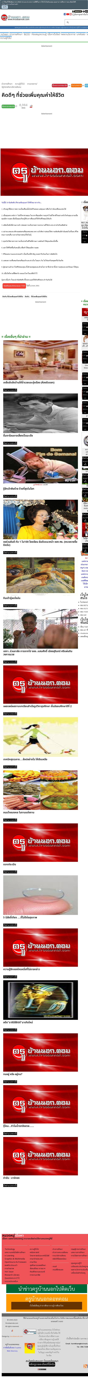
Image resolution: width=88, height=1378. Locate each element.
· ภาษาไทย (33, 1262)
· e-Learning (9, 1255)
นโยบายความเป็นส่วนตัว (10, 4)
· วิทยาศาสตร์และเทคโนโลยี (39, 1255)
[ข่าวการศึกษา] (16, 34)
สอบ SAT (83, 615)
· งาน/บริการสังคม (59, 1255)
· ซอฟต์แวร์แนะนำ (10, 1265)
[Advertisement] (41, 318)
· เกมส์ (54, 1266)
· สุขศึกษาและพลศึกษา (37, 1265)
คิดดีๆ (27, 296)
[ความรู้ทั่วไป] (6, 37)
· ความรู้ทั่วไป (34, 1249)
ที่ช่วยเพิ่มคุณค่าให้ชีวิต (39, 296)
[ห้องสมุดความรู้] (39, 34)
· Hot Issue (8, 1271)
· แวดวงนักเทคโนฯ (11, 1281)
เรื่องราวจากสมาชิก (60, 85)
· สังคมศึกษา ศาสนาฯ (37, 1268)
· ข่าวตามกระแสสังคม (60, 1252)
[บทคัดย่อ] (81, 34)
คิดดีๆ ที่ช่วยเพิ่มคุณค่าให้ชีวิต (12, 296)
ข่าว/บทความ (76, 85)
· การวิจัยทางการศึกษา (78, 1255)
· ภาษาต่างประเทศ (36, 1258)
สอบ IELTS (84, 608)
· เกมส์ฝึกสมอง (57, 1269)
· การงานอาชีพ (34, 1275)
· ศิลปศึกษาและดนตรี (37, 1271)
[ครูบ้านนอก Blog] (27, 34)
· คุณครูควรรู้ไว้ (76, 1263)
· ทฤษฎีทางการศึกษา (78, 1249)
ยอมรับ (5, 7)
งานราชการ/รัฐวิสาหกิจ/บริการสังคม (19, 85)
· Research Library (11, 1275)
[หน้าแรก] (4, 34)
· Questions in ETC (12, 1278)
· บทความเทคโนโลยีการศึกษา (14, 1252)
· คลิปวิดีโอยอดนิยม (59, 1258)
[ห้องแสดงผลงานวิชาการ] (68, 34)
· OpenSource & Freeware (15, 1262)
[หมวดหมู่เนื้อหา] (53, 34)
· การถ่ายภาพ (9, 1268)
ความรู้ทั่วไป (20, 83)
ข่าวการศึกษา (7, 83)
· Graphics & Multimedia (14, 1258)
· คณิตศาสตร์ (34, 1252)
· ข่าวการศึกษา (57, 1249)
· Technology (9, 1249)
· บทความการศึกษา (77, 1252)
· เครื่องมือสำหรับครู (77, 1272)
